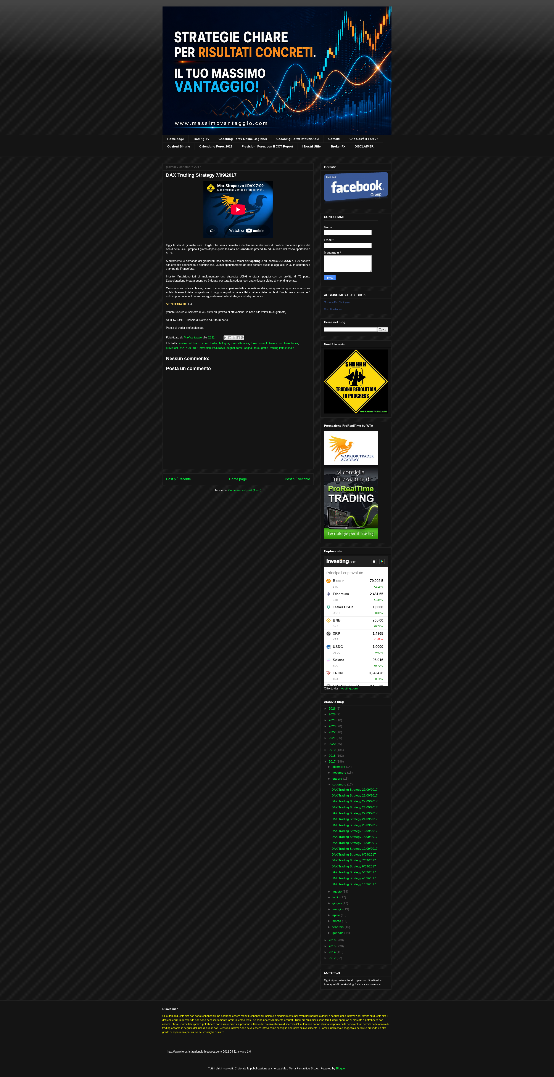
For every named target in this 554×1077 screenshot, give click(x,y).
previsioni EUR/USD (212, 347)
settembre (339, 784)
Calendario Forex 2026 (215, 146)
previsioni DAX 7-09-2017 (182, 347)
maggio (337, 909)
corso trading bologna (215, 343)
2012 (333, 958)
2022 (333, 732)
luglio (336, 897)
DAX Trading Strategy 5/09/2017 (354, 872)
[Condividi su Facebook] (238, 337)
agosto (337, 891)
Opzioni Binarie (178, 146)
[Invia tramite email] (226, 337)
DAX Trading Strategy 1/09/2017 (354, 884)
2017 (333, 761)
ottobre (337, 778)
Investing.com (348, 688)
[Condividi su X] (234, 337)
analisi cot (185, 343)
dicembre (339, 766)
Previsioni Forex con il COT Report (267, 146)
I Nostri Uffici (312, 146)
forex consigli (259, 343)
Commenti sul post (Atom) (244, 490)
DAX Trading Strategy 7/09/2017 (354, 860)
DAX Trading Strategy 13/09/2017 (355, 843)
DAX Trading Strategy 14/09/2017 (355, 836)
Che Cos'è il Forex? (363, 139)
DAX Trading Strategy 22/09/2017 (355, 813)
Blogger (340, 1068)
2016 (333, 940)
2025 (333, 714)
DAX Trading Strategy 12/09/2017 (355, 848)
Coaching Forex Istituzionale (297, 139)
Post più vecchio (297, 479)
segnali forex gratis (256, 347)
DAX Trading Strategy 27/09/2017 (355, 801)
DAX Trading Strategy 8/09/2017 (354, 854)
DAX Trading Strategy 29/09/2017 (355, 789)
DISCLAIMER (364, 146)
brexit (196, 343)
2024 (333, 720)
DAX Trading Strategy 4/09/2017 (354, 878)
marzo (337, 921)
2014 (333, 952)
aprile (336, 915)
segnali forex (235, 347)
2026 (333, 708)
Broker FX (338, 146)
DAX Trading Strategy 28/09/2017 (355, 795)
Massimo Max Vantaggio (336, 302)
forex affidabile (240, 343)
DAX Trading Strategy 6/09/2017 (354, 866)
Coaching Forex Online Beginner (243, 139)
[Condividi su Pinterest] (242, 337)
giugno (337, 903)
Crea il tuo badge (333, 309)
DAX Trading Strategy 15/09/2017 (355, 831)
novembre (339, 772)
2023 (333, 726)
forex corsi (275, 343)
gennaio (338, 932)
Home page (175, 139)
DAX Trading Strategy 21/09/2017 (355, 819)
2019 (333, 750)
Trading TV (201, 139)
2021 (333, 738)
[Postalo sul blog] (230, 337)
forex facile (291, 343)
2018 (333, 755)
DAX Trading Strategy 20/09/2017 (355, 825)
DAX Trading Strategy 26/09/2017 (355, 807)
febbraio (338, 927)
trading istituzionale (282, 347)
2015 (333, 946)
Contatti (334, 139)
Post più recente (178, 479)
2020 (333, 743)
